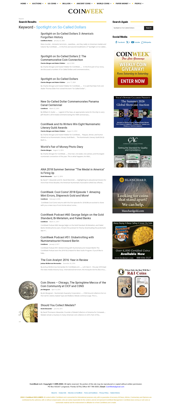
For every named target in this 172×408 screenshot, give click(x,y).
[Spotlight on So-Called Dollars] (28, 86)
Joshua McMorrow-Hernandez (51, 263)
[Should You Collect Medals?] (28, 313)
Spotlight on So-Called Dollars (59, 78)
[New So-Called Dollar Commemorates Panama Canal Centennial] (28, 109)
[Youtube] (132, 42)
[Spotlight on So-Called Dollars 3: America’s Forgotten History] (28, 41)
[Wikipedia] (142, 42)
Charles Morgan (46, 150)
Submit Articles (115, 393)
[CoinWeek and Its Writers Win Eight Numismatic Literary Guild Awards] (28, 131)
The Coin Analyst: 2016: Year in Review (64, 260)
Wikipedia (147, 42)
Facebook (121, 42)
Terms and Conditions (91, 393)
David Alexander (46, 176)
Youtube (137, 42)
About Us (54, 393)
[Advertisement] (132, 321)
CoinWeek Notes (46, 40)
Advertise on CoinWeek (75, 393)
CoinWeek (44, 108)
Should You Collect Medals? (58, 305)
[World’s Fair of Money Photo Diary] (28, 154)
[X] (127, 42)
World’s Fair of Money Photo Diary (62, 146)
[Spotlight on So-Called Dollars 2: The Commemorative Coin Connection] (28, 64)
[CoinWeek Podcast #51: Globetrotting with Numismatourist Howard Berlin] (28, 245)
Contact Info (62, 393)
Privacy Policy (104, 393)
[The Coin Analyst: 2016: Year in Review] (28, 267)
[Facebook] (116, 42)
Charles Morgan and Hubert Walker (53, 63)
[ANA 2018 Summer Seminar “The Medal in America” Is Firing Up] (28, 177)
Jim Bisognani (45, 289)
